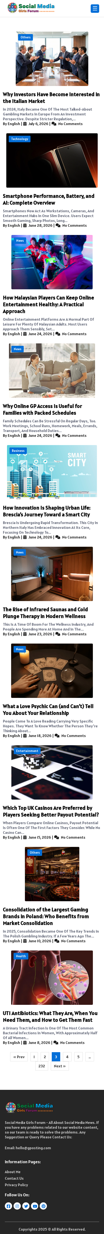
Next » (60, 1066)
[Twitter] (26, 1206)
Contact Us (14, 1178)
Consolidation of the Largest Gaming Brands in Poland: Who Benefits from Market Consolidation (46, 916)
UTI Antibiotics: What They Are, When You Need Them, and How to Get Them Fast (50, 1016)
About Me (13, 1171)
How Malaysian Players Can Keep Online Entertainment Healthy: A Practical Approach (48, 304)
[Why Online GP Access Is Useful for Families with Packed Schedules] (52, 370)
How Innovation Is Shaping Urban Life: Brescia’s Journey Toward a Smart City (46, 511)
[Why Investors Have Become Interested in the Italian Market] (52, 59)
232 (41, 1066)
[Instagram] (18, 1206)
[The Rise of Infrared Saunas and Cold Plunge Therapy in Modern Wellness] (52, 574)
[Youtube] (35, 1206)
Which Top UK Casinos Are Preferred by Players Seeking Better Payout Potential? (51, 811)
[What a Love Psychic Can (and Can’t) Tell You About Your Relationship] (52, 671)
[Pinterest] (44, 1206)
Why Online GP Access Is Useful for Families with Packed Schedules (42, 409)
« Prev (19, 1056)
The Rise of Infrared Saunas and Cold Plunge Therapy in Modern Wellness (45, 612)
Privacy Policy (16, 1184)
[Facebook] (9, 1206)
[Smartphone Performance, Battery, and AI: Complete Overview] (52, 160)
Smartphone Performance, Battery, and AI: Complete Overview (49, 199)
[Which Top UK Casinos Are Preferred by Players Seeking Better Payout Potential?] (52, 772)
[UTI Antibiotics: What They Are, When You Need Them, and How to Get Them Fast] (52, 977)
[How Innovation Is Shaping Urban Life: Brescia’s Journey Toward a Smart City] (52, 472)
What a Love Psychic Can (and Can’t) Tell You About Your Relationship (48, 709)
